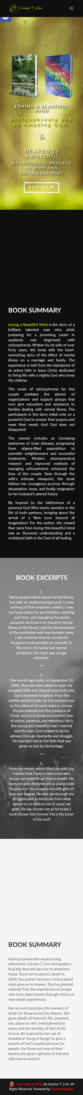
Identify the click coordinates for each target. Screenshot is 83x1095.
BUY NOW (41, 187)
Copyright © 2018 (29, 1084)
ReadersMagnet (62, 1089)
